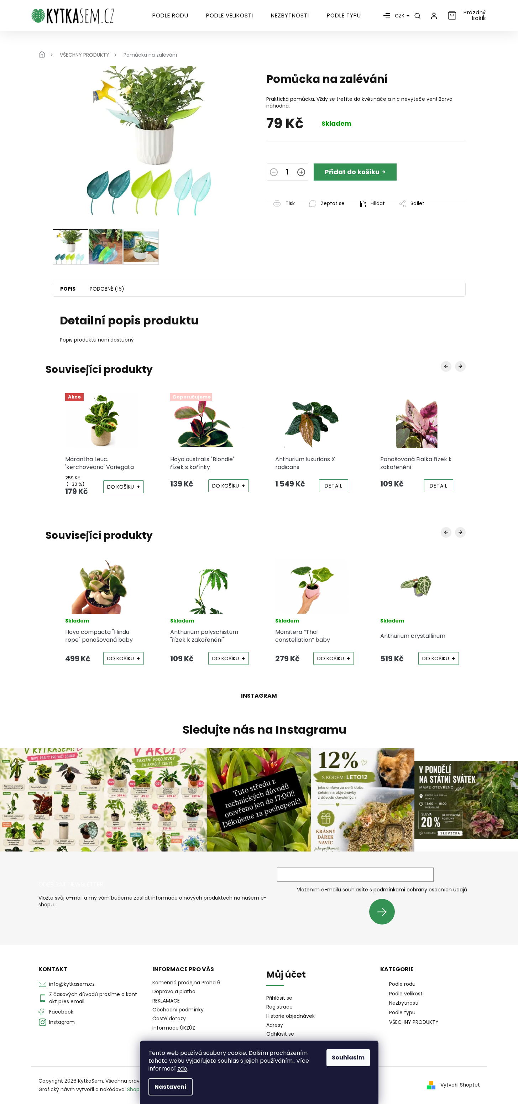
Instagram (62, 1022)
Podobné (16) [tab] (107, 288)
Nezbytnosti (403, 1002)
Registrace (279, 1007)
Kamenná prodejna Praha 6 (186, 982)
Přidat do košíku (352, 171)
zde (182, 1068)
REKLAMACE (166, 1000)
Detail (333, 485)
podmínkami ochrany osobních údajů (420, 889)
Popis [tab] (67, 288)
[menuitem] (170, 15)
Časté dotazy (169, 1018)
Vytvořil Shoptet (460, 1084)
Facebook (61, 1011)
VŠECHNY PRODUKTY (414, 1022)
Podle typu (402, 1012)
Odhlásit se (280, 1034)
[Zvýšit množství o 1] (301, 173)
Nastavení (171, 1087)
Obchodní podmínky (178, 1009)
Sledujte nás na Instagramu (264, 730)
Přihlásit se (385, 911)
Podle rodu (402, 984)
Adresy (274, 1025)
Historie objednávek (290, 1016)
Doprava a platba (173, 991)
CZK (400, 15)
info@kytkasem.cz (72, 984)
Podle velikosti (406, 993)
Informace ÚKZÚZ (173, 1027)
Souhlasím (348, 1057)
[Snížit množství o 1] (274, 173)
